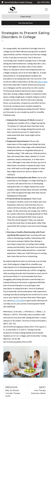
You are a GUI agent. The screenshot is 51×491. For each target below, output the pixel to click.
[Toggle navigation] (46, 9)
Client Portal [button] (25, 16)
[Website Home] (12, 9)
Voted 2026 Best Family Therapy (18, 2)
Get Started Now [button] (25, 23)
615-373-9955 (43, 2)
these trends (42, 82)
